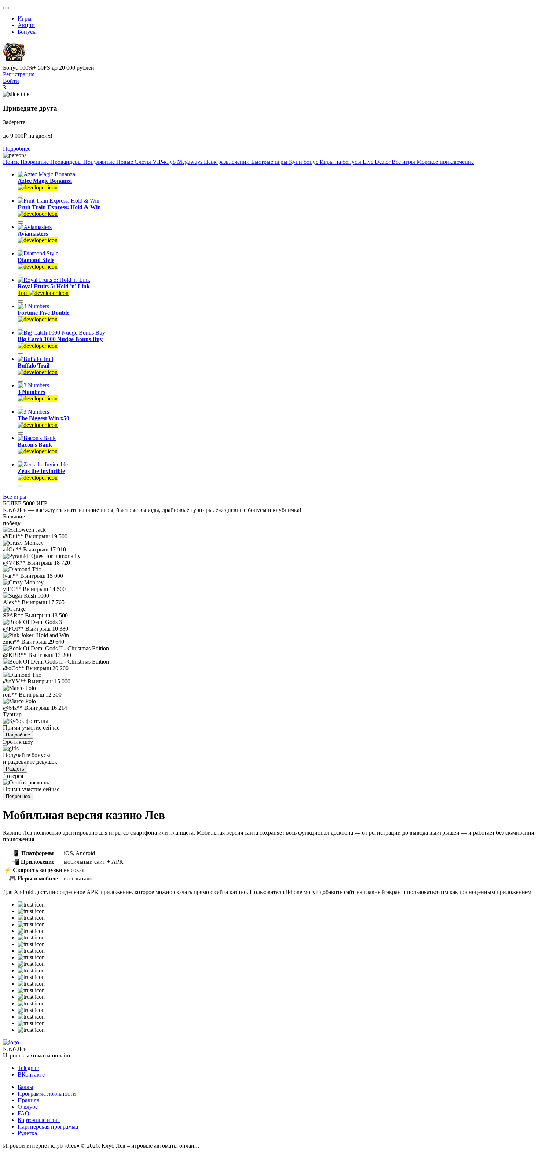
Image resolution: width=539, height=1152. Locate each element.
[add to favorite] (20, 196)
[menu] (6, 8)
